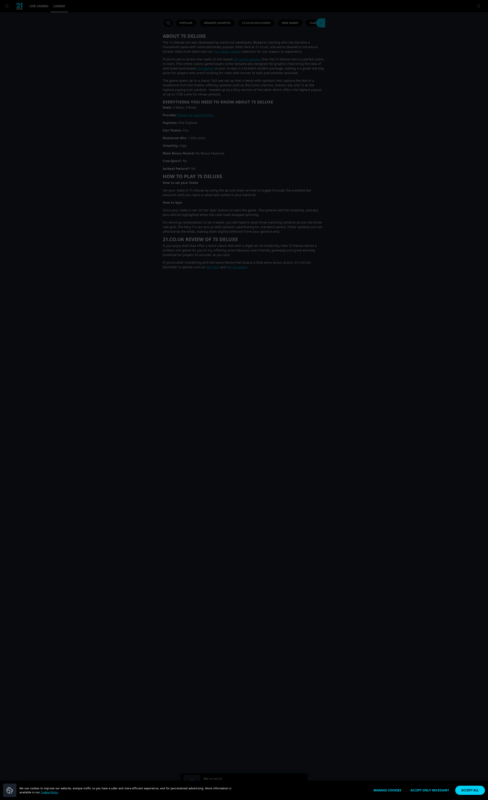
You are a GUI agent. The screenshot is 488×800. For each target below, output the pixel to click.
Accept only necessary (429, 790)
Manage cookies (387, 790)
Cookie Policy (49, 792)
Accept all (470, 790)
